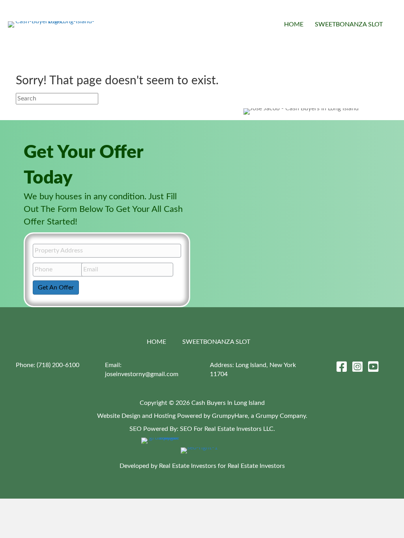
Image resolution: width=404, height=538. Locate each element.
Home (293, 24)
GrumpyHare (230, 416)
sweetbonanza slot (349, 24)
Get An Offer (56, 287)
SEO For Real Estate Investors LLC (226, 429)
